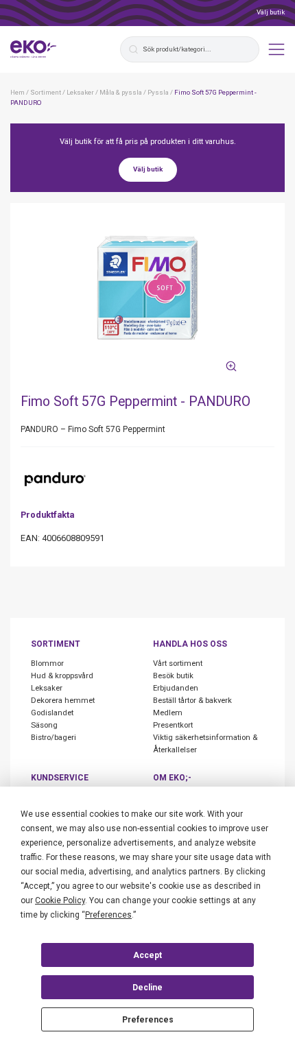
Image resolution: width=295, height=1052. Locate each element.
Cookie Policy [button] (60, 900)
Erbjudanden (175, 688)
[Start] (33, 49)
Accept (147, 955)
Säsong (44, 725)
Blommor (47, 663)
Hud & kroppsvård (62, 675)
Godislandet (52, 712)
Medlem (167, 712)
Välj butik (271, 12)
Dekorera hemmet (63, 700)
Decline (147, 987)
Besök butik (173, 675)
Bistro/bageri (53, 737)
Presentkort (173, 725)
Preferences (148, 1020)
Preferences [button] (108, 915)
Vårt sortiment (177, 663)
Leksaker (46, 688)
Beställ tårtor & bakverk (192, 700)
